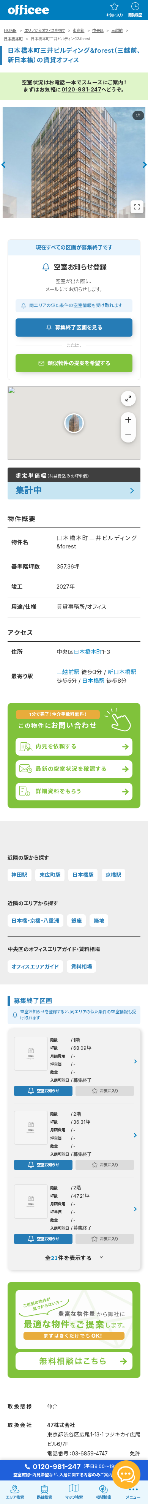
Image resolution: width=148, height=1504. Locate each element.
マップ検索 (74, 1497)
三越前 (117, 30)
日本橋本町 (13, 38)
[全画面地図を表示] (128, 398)
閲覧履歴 (135, 15)
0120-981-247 (81, 90)
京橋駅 (113, 875)
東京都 (78, 30)
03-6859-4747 (90, 1453)
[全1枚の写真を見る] (137, 206)
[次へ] (145, 164)
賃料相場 (81, 967)
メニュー (133, 1497)
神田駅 (19, 875)
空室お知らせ (48, 1090)
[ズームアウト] (128, 435)
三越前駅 (68, 672)
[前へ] (3, 164)
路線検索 (44, 1497)
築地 (99, 921)
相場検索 (103, 1497)
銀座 (76, 921)
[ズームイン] (128, 419)
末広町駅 (50, 875)
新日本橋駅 (121, 672)
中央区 (98, 30)
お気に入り (114, 15)
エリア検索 (15, 1497)
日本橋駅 (93, 680)
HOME (10, 30)
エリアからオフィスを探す (44, 30)
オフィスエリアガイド (35, 967)
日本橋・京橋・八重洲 (35, 921)
